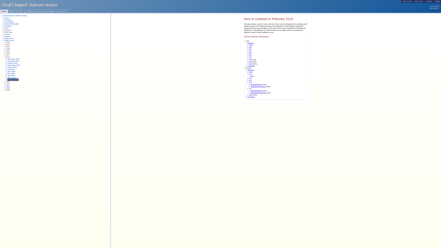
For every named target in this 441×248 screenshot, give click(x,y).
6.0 (250, 55)
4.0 (250, 47)
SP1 (252, 76)
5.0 (250, 49)
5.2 (250, 53)
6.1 (250, 58)
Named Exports (256, 84)
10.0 (250, 64)
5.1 (250, 51)
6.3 (250, 62)
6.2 (250, 60)
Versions (251, 43)
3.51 (250, 45)
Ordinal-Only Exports (258, 86)
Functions (251, 66)
